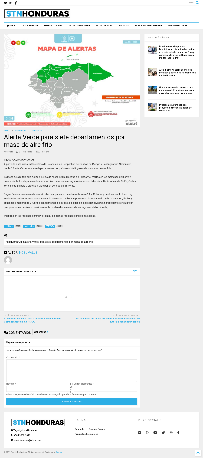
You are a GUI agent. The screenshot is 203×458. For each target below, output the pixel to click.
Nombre (11, 383)
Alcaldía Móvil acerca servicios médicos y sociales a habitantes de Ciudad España (177, 73)
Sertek (59, 452)
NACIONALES (29, 25)
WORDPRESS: (41, 332)
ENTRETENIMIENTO (78, 25)
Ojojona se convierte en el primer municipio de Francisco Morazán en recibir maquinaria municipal (176, 90)
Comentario (13, 357)
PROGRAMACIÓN (176, 25)
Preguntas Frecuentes (86, 434)
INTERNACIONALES (53, 25)
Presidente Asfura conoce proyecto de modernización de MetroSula (175, 108)
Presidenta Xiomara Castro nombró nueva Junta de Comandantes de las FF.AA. (32, 320)
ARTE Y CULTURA (104, 25)
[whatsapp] (147, 433)
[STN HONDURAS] (37, 16)
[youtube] (155, 433)
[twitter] (5, 3)
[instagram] (11, 3)
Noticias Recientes (158, 37)
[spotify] (139, 433)
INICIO (13, 25)
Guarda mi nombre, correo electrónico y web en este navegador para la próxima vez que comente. (51, 391)
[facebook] (16, 3)
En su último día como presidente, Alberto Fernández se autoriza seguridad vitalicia (108, 320)
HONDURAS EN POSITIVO (147, 25)
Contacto (79, 429)
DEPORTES (123, 25)
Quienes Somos (97, 429)
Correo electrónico (84, 383)
